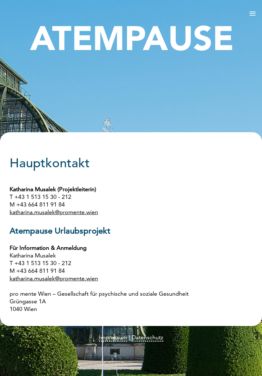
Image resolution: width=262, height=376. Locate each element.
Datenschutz (147, 338)
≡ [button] (252, 13)
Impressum (113, 338)
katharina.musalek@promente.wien (54, 212)
